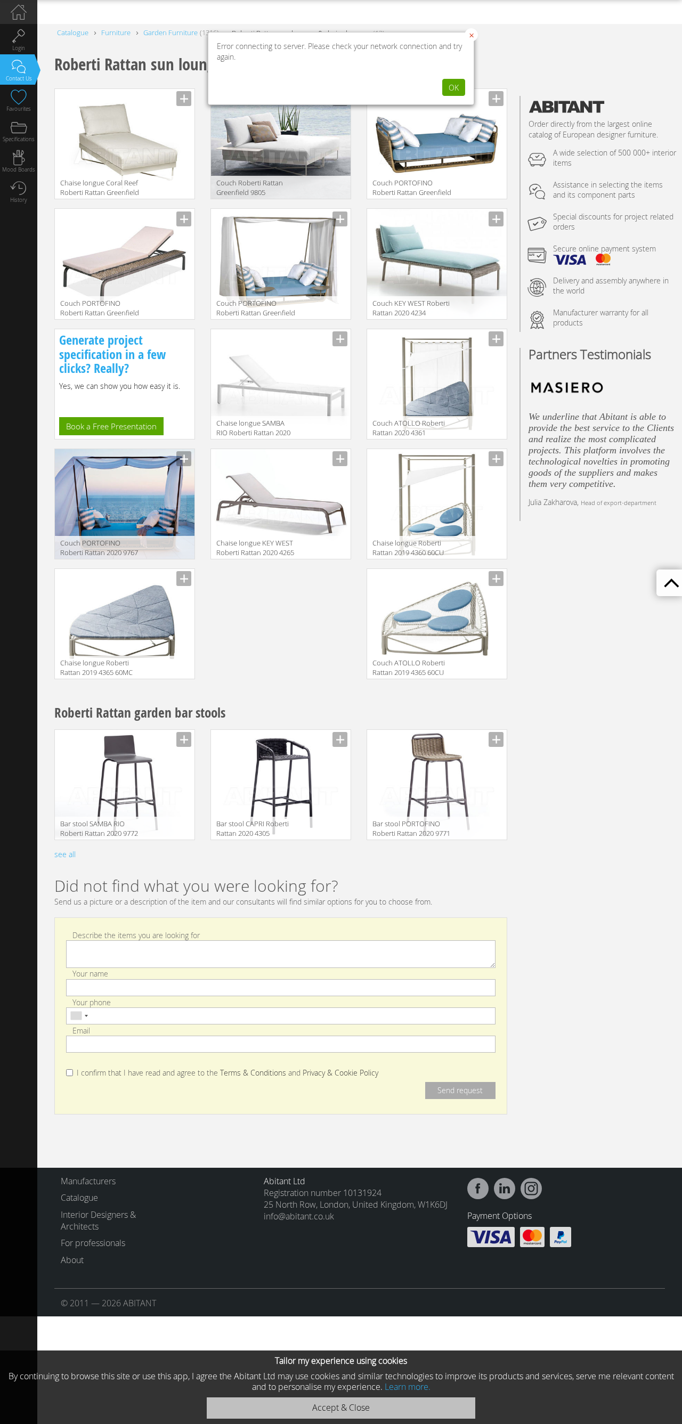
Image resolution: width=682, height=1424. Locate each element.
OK (454, 88)
